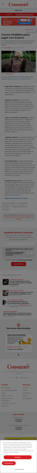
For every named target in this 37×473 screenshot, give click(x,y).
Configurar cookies (19, 469)
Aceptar (17, 457)
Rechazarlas (8, 463)
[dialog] (18, 456)
